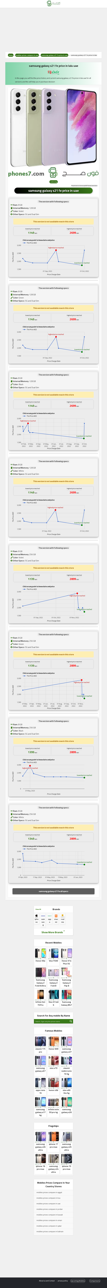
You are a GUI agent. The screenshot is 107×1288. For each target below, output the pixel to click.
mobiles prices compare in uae (27, 55)
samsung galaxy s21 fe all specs (53, 891)
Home (11, 55)
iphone (36, 920)
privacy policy (63, 1280)
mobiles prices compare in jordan (50, 1209)
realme (62, 920)
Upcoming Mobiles (78, 1280)
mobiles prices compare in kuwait (50, 1214)
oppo (49, 920)
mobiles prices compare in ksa (48, 1198)
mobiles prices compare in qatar (49, 1226)
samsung (53, 181)
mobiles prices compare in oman (49, 1220)
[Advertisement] (53, 30)
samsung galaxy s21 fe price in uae (54, 55)
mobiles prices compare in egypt (49, 1192)
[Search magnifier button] (71, 1021)
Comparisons (95, 1280)
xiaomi (56, 920)
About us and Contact (47, 1280)
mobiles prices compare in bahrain (50, 1231)
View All (38, 909)
